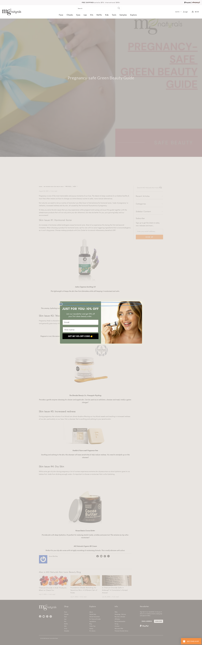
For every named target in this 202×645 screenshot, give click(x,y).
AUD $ (177, 12)
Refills (99, 15)
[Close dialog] (100, 304)
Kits (91, 15)
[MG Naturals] (11, 11)
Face (61, 15)
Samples (123, 15)
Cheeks (70, 15)
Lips (85, 15)
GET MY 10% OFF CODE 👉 (80, 336)
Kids (107, 15)
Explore (133, 15)
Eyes (78, 15)
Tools (114, 15)
